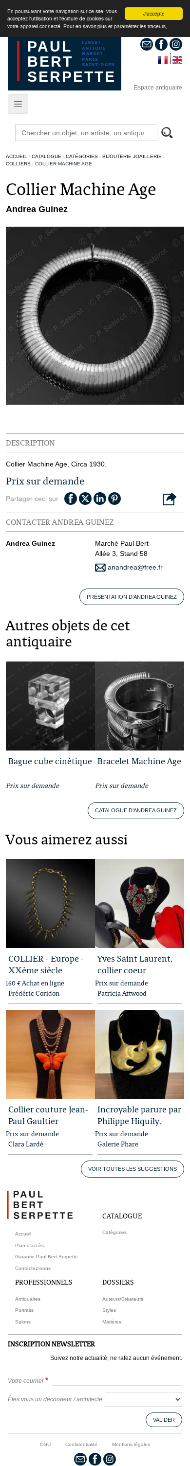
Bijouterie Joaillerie (132, 156)
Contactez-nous (33, 1268)
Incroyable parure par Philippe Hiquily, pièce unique (139, 1121)
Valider (164, 1420)
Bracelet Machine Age (139, 761)
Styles (109, 1310)
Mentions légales (131, 1444)
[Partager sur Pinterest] (114, 497)
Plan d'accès (29, 1245)
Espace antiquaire (158, 87)
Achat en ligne (43, 983)
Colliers (18, 163)
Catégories (82, 156)
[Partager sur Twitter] (85, 497)
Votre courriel (25, 1380)
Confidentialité (81, 1444)
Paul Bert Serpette (71, 61)
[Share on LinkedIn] (100, 497)
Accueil (16, 156)
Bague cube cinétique (50, 761)
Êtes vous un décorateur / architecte (55, 1399)
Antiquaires (27, 1299)
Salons (23, 1321)
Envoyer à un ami (169, 499)
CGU (45, 1444)
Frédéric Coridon (33, 993)
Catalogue (46, 156)
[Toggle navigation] (18, 104)
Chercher (171, 134)
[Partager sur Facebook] (70, 497)
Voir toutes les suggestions (132, 1169)
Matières (111, 1321)
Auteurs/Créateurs (122, 1299)
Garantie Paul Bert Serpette (46, 1256)
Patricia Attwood (122, 993)
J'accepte (154, 13)
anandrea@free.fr (134, 567)
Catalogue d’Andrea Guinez (136, 810)
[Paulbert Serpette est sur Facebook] (161, 44)
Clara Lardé (25, 1144)
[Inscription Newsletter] (146, 44)
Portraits (24, 1310)
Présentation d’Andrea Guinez (132, 597)
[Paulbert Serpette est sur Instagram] (176, 44)
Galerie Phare (117, 1144)
